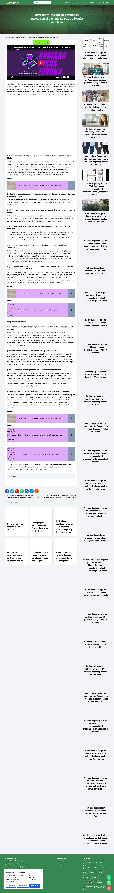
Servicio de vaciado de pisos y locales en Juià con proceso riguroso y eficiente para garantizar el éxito (60, 496)
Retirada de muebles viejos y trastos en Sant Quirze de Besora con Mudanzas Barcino (94, 887)
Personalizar (11, 885)
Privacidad (60, 863)
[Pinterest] (17, 491)
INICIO (67, 2)
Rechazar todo (23, 885)
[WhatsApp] (22, 491)
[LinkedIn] (27, 491)
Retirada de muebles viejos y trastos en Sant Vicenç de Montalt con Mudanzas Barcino (94, 867)
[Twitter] (12, 491)
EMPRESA (93, 2)
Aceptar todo (35, 885)
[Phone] (109, 877)
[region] (23, 879)
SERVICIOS (75, 2)
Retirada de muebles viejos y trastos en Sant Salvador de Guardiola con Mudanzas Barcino (94, 877)
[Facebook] (7, 491)
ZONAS (84, 2)
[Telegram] (31, 491)
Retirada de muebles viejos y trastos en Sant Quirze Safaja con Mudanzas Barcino (94, 882)
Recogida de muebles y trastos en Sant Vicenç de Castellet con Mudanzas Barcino (94, 872)
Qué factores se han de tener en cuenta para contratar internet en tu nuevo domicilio (94, 862)
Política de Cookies (62, 861)
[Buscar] (49, 2)
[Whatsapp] (109, 882)
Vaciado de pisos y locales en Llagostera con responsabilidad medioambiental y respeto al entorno (22, 496)
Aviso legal (60, 865)
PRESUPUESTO (104, 2)
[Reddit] (36, 491)
